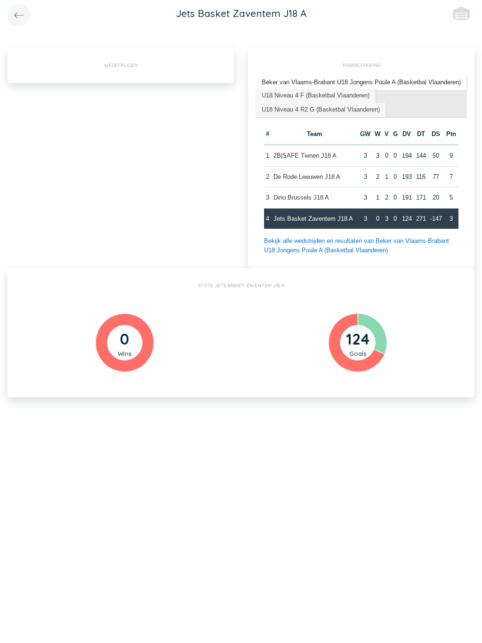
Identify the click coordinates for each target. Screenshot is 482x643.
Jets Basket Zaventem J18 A (313, 218)
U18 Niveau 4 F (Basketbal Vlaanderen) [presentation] (316, 95)
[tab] (361, 82)
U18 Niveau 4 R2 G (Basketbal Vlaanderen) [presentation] (321, 109)
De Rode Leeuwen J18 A (306, 176)
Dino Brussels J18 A (301, 197)
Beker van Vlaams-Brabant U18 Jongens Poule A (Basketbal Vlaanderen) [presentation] (361, 82)
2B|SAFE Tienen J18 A (305, 155)
